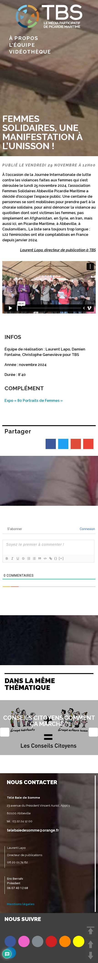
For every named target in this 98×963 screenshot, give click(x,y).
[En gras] (6, 558)
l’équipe (22, 45)
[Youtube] (51, 941)
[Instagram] (24, 941)
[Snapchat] (78, 941)
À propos (23, 38)
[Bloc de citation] (39, 558)
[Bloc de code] (45, 558)
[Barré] (23, 558)
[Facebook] (10, 941)
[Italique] (12, 558)
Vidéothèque (30, 52)
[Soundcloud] (65, 941)
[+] (61, 558)
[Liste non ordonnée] (34, 558)
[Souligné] (17, 558)
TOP (90, 931)
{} (55, 558)
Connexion (87, 529)
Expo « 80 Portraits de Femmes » (34, 400)
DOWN (90, 956)
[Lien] (50, 558)
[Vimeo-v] (37, 941)
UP (90, 944)
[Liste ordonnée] (28, 558)
